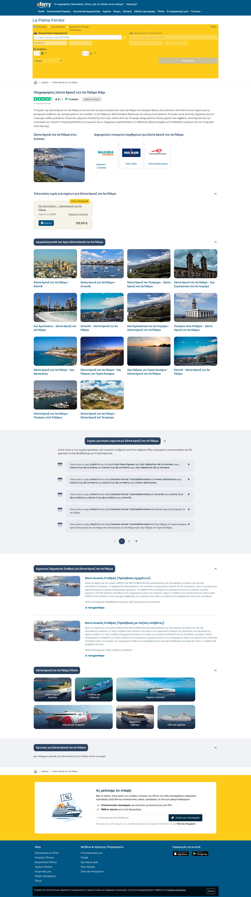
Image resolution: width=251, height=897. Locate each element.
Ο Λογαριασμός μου (92, 853)
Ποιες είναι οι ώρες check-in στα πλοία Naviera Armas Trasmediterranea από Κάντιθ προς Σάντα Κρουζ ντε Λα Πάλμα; (127, 511)
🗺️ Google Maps (94, 607)
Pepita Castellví (155, 697)
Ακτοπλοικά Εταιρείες (59, 11)
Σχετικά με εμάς (89, 862)
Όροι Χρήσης (88, 867)
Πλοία (161, 11)
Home (41, 11)
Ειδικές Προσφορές (45, 876)
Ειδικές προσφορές (144, 11)
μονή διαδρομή (58, 27)
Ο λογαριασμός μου (177, 11)
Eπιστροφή (41, 27)
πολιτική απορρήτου (176, 890)
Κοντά (211, 891)
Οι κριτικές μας (43, 871)
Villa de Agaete (176, 724)
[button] (196, 11)
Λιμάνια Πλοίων (43, 867)
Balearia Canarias (78, 214)
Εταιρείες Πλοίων (44, 857)
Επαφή (84, 857)
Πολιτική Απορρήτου (186, 824)
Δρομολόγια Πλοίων (46, 862)
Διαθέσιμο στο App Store (181, 853)
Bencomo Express (135, 723)
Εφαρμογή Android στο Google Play (200, 853)
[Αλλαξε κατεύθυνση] (124, 37)
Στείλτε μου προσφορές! (187, 817)
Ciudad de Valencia (94, 696)
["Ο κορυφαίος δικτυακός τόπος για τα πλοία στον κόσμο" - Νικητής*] (44, 5)
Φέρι (38, 847)
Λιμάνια (107, 11)
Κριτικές (127, 11)
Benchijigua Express (52, 696)
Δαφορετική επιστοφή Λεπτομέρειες (79, 28)
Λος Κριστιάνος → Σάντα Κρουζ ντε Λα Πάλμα (59, 207)
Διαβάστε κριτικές (91, 99)
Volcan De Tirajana (73, 724)
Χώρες (117, 11)
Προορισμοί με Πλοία (47, 853)
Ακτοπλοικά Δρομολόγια (86, 11)
